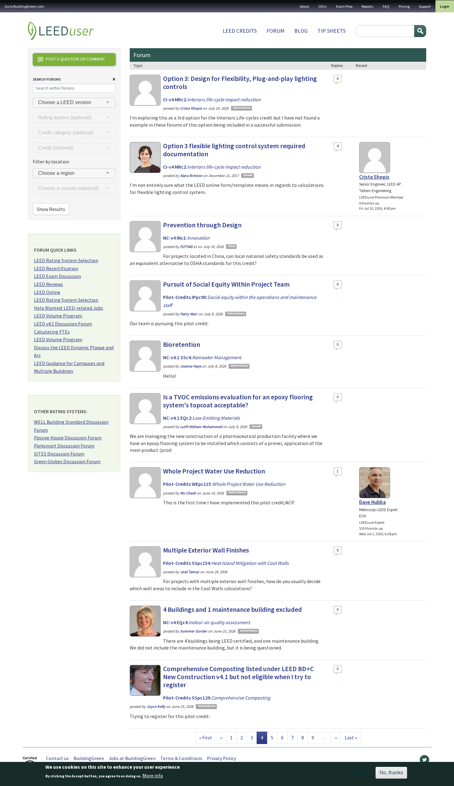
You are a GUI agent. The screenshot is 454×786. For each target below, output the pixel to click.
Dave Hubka (372, 502)
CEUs (322, 6)
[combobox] (74, 103)
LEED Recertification (56, 268)
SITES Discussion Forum (59, 454)
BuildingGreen (89, 758)
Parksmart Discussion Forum (64, 446)
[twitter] (424, 761)
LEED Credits (240, 30)
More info (152, 776)
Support (425, 6)
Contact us (57, 758)
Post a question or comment (75, 59)
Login (444, 6)
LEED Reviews (48, 284)
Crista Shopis (374, 177)
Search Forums (47, 79)
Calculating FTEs (52, 332)
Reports (367, 6)
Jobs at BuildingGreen (132, 758)
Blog (301, 30)
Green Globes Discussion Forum (67, 461)
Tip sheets (331, 30)
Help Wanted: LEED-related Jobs (68, 308)
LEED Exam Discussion (57, 276)
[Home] (61, 31)
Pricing (404, 6)
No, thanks (391, 772)
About (304, 6)
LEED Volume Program (58, 316)
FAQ (386, 6)
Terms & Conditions (181, 758)
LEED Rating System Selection (66, 260)
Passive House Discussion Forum (68, 438)
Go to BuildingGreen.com (24, 6)
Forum (275, 30)
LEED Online (47, 292)
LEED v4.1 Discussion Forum (63, 324)
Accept (363, 773)
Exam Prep (344, 6)
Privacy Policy (221, 758)
